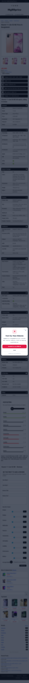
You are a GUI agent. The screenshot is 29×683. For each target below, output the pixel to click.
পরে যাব (14, 350)
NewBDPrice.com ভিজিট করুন (14, 346)
